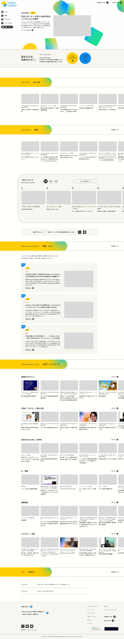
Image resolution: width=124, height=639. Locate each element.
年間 (56, 181)
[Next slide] (94, 26)
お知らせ (89, 620)
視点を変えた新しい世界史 (31, 439)
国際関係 (24, 502)
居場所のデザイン (28, 377)
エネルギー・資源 (28, 533)
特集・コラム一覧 (91, 616)
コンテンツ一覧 (90, 613)
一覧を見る (113, 130)
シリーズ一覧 (90, 609)
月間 (51, 181)
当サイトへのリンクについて (110, 609)
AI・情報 (24, 471)
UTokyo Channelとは (92, 606)
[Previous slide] (18, 26)
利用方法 (106, 606)
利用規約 (23, 629)
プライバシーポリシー (32, 629)
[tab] (85, 38)
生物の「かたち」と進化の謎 (32, 408)
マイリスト (89, 623)
